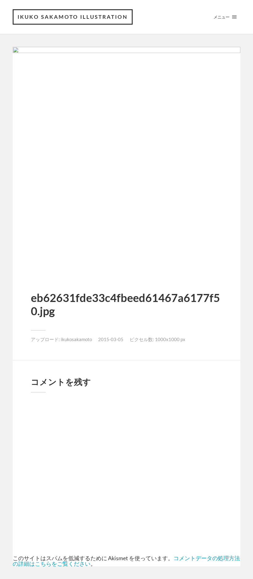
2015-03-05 (110, 339)
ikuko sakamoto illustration (73, 17)
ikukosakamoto (76, 339)
